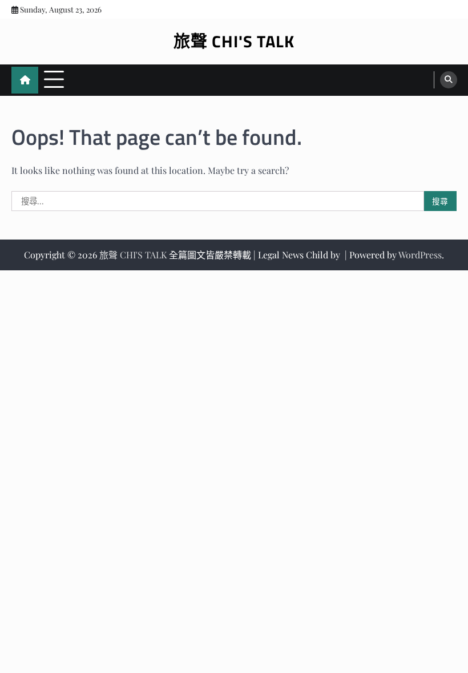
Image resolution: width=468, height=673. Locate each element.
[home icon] (24, 80)
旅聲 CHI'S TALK (234, 41)
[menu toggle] (54, 80)
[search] (448, 79)
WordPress (420, 255)
